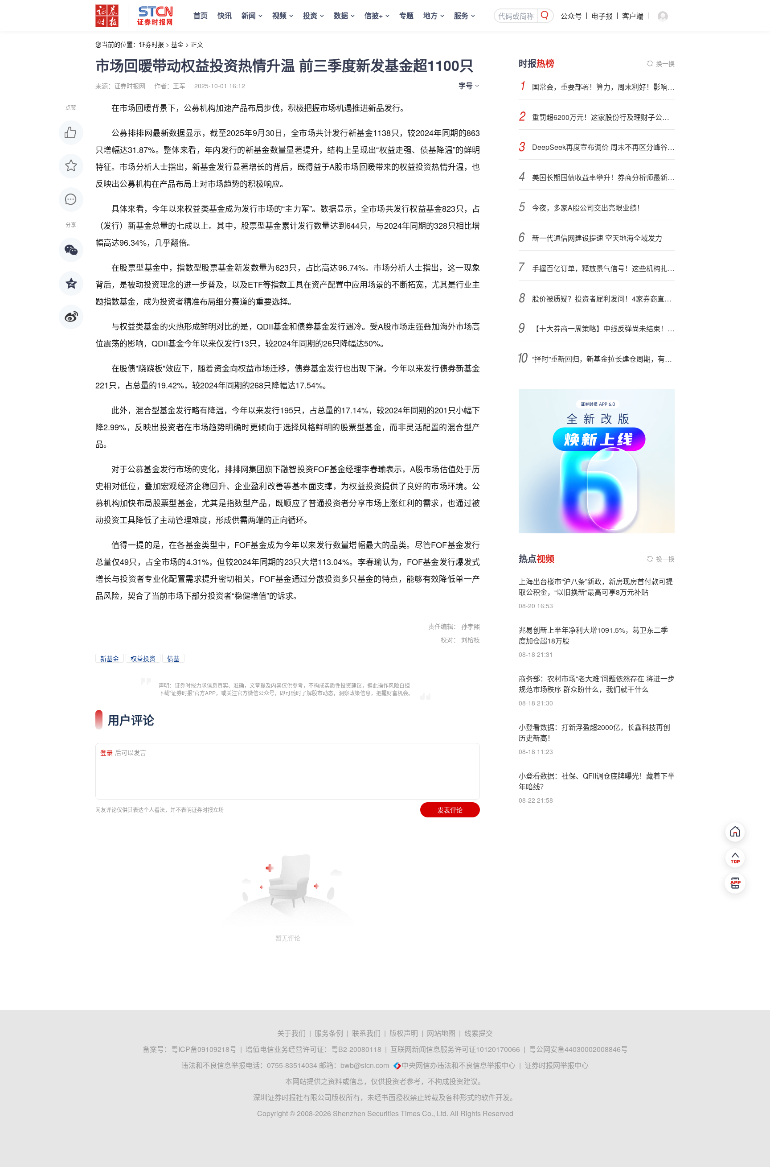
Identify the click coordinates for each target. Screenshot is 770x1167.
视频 (279, 15)
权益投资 (143, 658)
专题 (406, 15)
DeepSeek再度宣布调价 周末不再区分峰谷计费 (603, 147)
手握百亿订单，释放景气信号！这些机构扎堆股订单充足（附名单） (603, 268)
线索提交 (478, 1033)
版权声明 (403, 1033)
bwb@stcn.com (364, 1065)
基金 (177, 44)
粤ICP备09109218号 (204, 1049)
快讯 (224, 15)
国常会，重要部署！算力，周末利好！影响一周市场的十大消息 (603, 87)
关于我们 (291, 1033)
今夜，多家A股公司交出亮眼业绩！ (588, 207)
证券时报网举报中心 (556, 1065)
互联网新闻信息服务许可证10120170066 (455, 1049)
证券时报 (151, 44)
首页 (200, 15)
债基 (173, 658)
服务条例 (329, 1033)
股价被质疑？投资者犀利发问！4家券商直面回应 (603, 298)
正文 (197, 44)
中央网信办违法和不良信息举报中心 (458, 1065)
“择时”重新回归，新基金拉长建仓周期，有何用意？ (603, 359)
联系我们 (366, 1033)
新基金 (109, 658)
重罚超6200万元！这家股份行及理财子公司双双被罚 (603, 117)
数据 (341, 15)
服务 (461, 15)
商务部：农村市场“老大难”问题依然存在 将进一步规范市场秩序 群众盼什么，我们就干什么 (597, 683)
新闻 (249, 15)
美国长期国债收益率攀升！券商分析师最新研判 (603, 177)
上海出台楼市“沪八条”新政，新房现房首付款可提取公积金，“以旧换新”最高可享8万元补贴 (596, 586)
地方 (430, 15)
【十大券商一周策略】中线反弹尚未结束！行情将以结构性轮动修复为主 (603, 328)
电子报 (602, 16)
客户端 (632, 16)
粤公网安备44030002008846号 (578, 1049)
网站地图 (441, 1033)
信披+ (374, 15)
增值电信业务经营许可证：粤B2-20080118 (313, 1049)
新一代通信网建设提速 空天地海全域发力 (597, 238)
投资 (310, 15)
